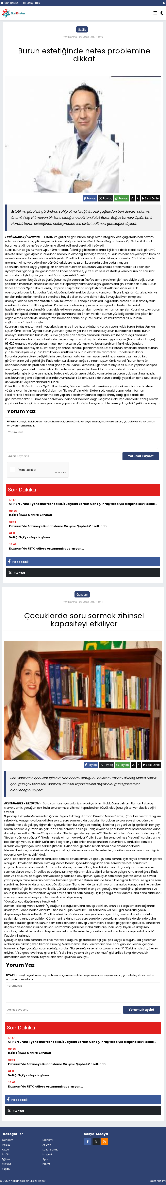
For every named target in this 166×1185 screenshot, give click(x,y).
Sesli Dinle (151, 198)
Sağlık (82, 29)
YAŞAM (6, 1169)
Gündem (82, 594)
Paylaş (91, 198)
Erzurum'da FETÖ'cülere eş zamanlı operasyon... (46, 549)
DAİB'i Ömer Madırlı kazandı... (31, 515)
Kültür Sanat (50, 1149)
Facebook (20, 562)
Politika (6, 1144)
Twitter (19, 573)
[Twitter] (96, 1141)
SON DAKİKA (11, 3)
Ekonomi (48, 1140)
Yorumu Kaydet (141, 456)
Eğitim (6, 1159)
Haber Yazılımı (157, 1181)
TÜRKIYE (6, 1164)
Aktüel (5, 1149)
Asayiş (47, 1144)
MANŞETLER (33, 3)
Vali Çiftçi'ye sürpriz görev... (30, 537)
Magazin (48, 1154)
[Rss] (104, 1141)
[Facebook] (87, 1141)
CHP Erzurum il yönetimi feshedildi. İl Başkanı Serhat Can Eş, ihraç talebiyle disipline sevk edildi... (83, 504)
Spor (45, 1159)
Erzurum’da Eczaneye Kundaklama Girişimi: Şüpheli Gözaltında (57, 526)
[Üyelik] (164, 3)
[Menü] (155, 13)
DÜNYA (46, 1164)
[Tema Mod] (162, 13)
